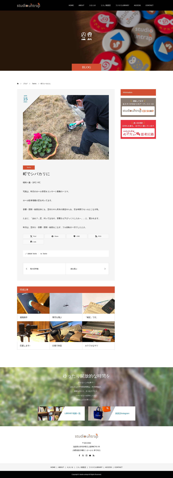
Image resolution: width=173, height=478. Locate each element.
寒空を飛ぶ (57, 317)
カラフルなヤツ (91, 346)
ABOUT (81, 5)
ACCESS (137, 5)
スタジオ (92, 5)
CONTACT (149, 5)
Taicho (29, 167)
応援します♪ (25, 346)
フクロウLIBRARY (122, 5)
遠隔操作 (23, 317)
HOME (71, 5)
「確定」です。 (91, 317)
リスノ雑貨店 (106, 5)
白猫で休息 (57, 346)
